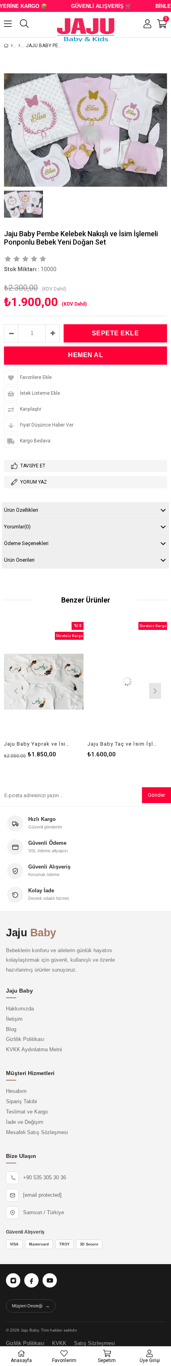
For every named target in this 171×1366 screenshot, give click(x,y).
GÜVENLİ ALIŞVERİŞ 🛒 (94, 6)
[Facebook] (31, 1280)
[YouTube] (50, 1280)
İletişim (14, 1019)
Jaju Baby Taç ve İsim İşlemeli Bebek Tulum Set (122, 744)
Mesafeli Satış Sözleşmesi (37, 1132)
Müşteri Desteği (31, 1305)
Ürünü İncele (61, 690)
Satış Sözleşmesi (94, 1343)
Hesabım (16, 1091)
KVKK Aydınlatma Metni (34, 1049)
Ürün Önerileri (19, 560)
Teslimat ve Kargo (27, 1112)
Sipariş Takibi (21, 1101)
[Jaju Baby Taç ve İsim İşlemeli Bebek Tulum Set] (127, 681)
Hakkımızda (20, 1009)
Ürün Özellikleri (21, 510)
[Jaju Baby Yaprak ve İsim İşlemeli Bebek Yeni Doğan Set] (44, 681)
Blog (11, 1029)
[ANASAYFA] (12, 46)
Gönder (156, 795)
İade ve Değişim (24, 1122)
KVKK (59, 1343)
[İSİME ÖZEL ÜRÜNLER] (19, 46)
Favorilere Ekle (44, 690)
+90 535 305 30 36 (44, 1177)
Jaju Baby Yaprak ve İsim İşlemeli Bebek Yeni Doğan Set (39, 744)
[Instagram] (13, 1280)
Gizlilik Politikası (25, 1039)
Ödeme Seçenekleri (26, 543)
